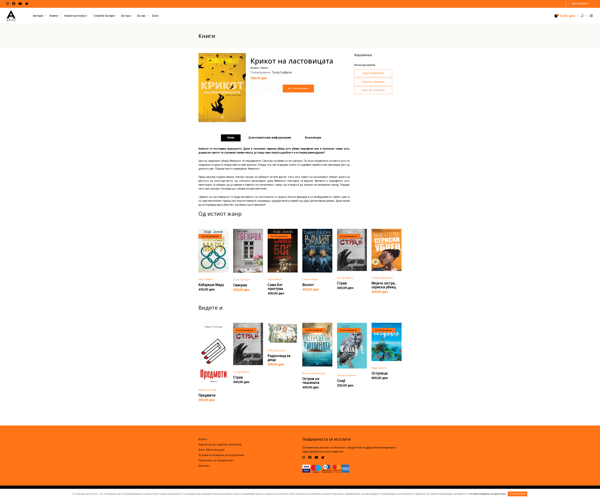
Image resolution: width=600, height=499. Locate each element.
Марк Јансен (379, 367)
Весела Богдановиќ (313, 373)
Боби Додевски (276, 350)
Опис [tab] (231, 137)
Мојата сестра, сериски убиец (384, 285)
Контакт (204, 465)
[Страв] (352, 250)
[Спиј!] (352, 346)
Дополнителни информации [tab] (269, 137)
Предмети (207, 395)
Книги (202, 439)
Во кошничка (299, 89)
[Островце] (387, 342)
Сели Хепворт (241, 279)
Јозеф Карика (345, 277)
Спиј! (341, 381)
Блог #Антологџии (211, 450)
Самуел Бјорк (310, 279)
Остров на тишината (311, 380)
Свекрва (240, 285)
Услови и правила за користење (221, 455)
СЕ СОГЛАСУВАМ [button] (517, 493)
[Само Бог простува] (283, 251)
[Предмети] (213, 353)
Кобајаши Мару (211, 285)
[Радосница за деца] (283, 333)
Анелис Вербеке (346, 375)
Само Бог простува (275, 287)
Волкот (308, 285)
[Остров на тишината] (317, 344)
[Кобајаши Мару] (213, 251)
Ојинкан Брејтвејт (382, 277)
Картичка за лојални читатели (219, 444)
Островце (380, 373)
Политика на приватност (216, 460)
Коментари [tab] (313, 137)
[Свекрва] (248, 251)
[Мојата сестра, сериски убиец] (387, 250)
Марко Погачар (207, 389)
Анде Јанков (205, 279)
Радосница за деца (279, 358)
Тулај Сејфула (282, 72)
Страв (342, 283)
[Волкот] (317, 251)
